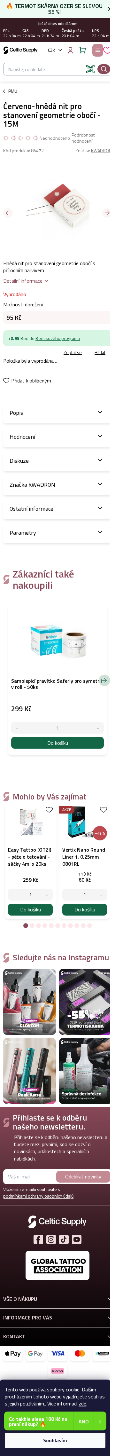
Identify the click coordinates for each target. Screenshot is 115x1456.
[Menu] (97, 50)
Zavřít (39, 352)
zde (82, 1403)
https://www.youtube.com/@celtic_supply (76, 1239)
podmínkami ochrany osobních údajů (38, 1195)
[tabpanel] (30, 860)
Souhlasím (55, 1440)
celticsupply (51, 1239)
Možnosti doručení (23, 304)
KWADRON (101, 150)
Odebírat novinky (83, 1176)
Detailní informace (22, 281)
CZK (51, 50)
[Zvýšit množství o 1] (47, 895)
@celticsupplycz (64, 1239)
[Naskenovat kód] (90, 69)
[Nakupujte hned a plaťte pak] (102, 1353)
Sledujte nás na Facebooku (38, 1239)
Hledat (103, 69)
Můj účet (70, 50)
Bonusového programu (57, 338)
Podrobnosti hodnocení (84, 138)
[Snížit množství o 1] (14, 895)
